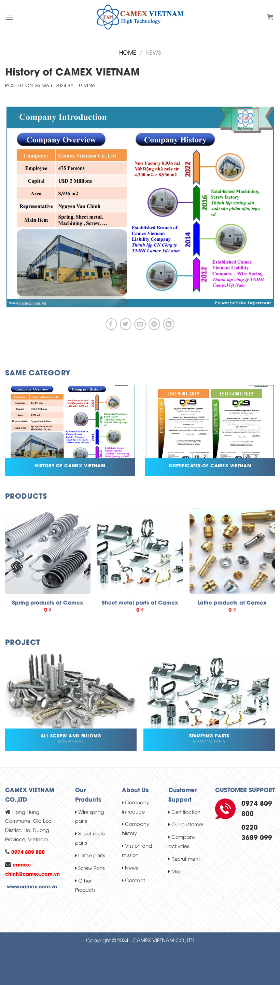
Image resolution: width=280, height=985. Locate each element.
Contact (134, 880)
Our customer (186, 824)
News (131, 867)
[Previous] (5, 569)
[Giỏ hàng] (271, 17)
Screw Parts (91, 867)
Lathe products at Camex (232, 602)
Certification (185, 811)
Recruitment (185, 858)
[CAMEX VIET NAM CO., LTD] (140, 17)
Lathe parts (91, 855)
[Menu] (9, 17)
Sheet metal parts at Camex (140, 602)
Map (176, 871)
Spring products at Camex (47, 602)
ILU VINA (85, 85)
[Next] (274, 569)
